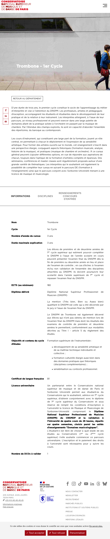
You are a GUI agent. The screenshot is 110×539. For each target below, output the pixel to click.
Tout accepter (36, 533)
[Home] (16, 5)
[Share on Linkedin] (6, 116)
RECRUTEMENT (72, 499)
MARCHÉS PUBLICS (74, 503)
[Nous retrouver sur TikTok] (80, 484)
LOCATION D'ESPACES (75, 515)
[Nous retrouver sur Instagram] (74, 484)
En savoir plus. (96, 526)
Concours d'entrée (70, 196)
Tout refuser (58, 533)
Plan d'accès (8, 507)
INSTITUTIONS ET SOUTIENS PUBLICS (82, 507)
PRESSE (69, 511)
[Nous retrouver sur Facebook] (68, 484)
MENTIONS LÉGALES (75, 519)
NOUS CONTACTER (74, 491)
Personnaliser (77, 533)
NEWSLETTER (72, 495)
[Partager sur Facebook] (6, 110)
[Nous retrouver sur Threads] (98, 484)
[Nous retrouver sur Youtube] (86, 484)
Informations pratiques (12, 504)
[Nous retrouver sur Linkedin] (92, 484)
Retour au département (27, 99)
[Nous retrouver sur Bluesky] (105, 484)
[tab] (20, 196)
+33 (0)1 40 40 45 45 (14, 500)
